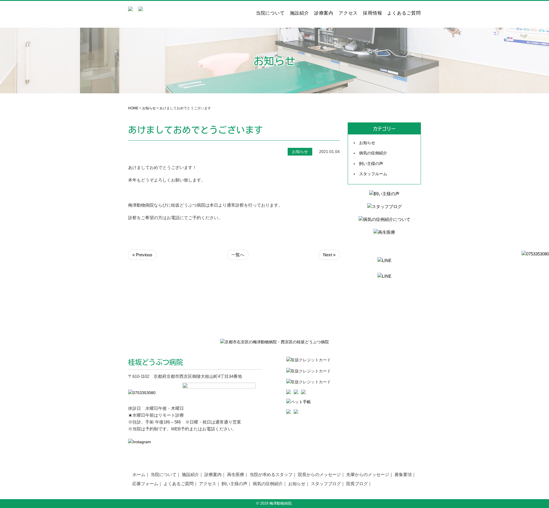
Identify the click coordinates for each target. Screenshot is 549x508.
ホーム (138, 474)
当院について (270, 13)
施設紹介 (299, 13)
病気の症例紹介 (373, 153)
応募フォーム (145, 483)
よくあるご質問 (404, 13)
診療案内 (323, 13)
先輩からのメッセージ (367, 474)
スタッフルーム (373, 174)
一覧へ (237, 254)
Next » (329, 254)
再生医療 (235, 474)
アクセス (348, 13)
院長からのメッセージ (319, 474)
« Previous (142, 254)
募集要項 (403, 474)
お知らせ (149, 108)
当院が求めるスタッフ (271, 474)
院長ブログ (357, 483)
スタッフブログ (326, 483)
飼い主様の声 (371, 163)
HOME (133, 108)
